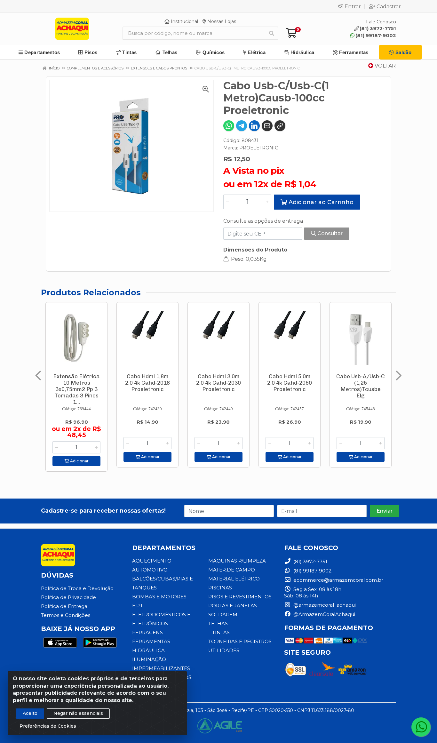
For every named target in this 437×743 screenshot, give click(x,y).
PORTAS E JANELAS (232, 606)
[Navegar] (38, 375)
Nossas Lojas (221, 21)
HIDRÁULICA (148, 650)
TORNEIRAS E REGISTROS (240, 641)
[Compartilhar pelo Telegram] (241, 125)
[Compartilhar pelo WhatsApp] (228, 125)
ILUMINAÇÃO (149, 659)
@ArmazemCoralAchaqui (323, 614)
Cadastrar (389, 6)
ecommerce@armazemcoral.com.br (337, 580)
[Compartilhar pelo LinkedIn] (254, 125)
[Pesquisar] (271, 33)
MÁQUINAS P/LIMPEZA (237, 561)
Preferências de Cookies (48, 726)
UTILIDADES (223, 650)
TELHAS (218, 623)
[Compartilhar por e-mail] (267, 125)
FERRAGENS (147, 632)
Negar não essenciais (78, 713)
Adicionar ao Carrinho (320, 202)
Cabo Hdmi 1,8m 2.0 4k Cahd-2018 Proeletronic (147, 382)
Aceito (30, 713)
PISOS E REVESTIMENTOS (240, 597)
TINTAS (221, 632)
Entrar (353, 6)
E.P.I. (137, 606)
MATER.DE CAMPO (231, 570)
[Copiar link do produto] (279, 125)
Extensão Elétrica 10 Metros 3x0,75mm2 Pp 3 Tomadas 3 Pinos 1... (76, 389)
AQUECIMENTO (151, 561)
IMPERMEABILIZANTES (161, 668)
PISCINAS (220, 588)
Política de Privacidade (68, 597)
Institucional (184, 21)
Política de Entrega (64, 606)
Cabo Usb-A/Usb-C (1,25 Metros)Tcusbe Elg (360, 386)
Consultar (329, 233)
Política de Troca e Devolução (77, 588)
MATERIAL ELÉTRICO (234, 579)
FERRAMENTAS (151, 641)
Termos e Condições (65, 615)
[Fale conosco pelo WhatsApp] (421, 727)
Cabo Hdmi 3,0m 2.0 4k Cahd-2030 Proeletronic (218, 382)
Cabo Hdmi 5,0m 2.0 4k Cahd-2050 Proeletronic (289, 382)
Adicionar (79, 461)
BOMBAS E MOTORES (159, 597)
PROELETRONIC (258, 148)
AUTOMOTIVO (150, 570)
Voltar (384, 66)
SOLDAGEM (222, 614)
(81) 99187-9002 (375, 35)
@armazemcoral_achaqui (324, 605)
